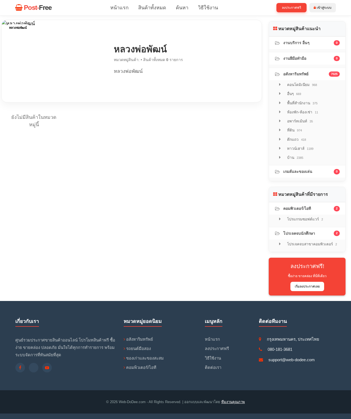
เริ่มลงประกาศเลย (307, 286)
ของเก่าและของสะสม (144, 358)
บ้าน (294, 158)
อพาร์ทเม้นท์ (299, 121)
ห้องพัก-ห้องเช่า (302, 112)
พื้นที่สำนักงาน (302, 103)
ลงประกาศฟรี (291, 8)
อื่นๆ (293, 94)
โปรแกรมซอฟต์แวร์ (304, 219)
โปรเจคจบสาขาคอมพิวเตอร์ (311, 244)
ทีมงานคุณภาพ (233, 402)
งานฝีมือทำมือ (310, 58)
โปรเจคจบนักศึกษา (310, 233)
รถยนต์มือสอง (138, 348)
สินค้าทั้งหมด (152, 7)
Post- (37, 7)
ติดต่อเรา (213, 367)
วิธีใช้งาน (208, 7)
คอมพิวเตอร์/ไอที (310, 208)
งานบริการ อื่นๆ (310, 43)
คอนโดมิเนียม (301, 85)
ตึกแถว (296, 139)
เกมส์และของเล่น (310, 171)
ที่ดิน (294, 130)
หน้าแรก (119, 7)
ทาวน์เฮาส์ (299, 149)
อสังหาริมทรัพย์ (310, 74)
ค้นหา (182, 7)
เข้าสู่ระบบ (324, 8)
